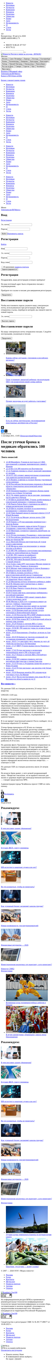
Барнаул (27, 59)
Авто (8, 21)
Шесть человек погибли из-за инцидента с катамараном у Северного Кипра (26, 509)
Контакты (10, 1279)
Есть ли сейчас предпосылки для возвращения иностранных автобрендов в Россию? (25, 422)
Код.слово (5, 262)
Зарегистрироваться (9, 269)
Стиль (8, 27)
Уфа (33, 66)
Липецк (4, 64)
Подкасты (10, 7)
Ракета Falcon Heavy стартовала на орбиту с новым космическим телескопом (27, 505)
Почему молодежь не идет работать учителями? (26, 401)
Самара (18, 66)
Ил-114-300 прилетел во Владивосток (24, 469)
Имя (3, 249)
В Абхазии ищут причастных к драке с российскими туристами (25, 585)
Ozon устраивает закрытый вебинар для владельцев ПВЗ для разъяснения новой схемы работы (27, 380)
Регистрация (6, 220)
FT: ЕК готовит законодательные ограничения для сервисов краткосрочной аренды (28, 476)
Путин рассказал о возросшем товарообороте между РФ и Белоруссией (24, 651)
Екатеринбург (45, 59)
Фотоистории (6, 971)
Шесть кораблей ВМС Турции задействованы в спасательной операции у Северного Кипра (28, 501)
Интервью (10, 5)
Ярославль (6, 69)
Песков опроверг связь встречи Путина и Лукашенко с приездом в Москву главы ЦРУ (26, 527)
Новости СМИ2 (7, 969)
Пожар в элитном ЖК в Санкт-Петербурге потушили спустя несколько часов (25, 625)
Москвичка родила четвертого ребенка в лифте (28, 582)
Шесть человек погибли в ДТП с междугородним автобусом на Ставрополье (24, 574)
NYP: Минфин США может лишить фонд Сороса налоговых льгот (26, 598)
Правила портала (13, 1284)
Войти (4, 234)
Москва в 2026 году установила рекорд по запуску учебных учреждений (26, 602)
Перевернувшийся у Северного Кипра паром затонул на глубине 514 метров (27, 492)
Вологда (35, 59)
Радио (8, 1277)
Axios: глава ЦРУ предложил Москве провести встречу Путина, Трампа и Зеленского (28, 565)
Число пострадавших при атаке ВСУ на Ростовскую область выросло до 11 (28, 678)
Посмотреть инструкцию (11, 1350)
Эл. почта (5, 224)
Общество (10, 16)
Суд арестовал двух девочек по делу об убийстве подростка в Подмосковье (27, 642)
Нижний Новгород (15, 64)
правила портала (22, 267)
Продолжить (6, 295)
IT (7, 25)
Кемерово (24, 61)
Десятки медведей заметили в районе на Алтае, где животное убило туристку (28, 578)
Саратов (26, 66)
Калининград (14, 61)
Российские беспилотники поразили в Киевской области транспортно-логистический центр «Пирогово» (29, 486)
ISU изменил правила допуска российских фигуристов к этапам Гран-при (24, 660)
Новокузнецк (29, 64)
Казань (4, 61)
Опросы (9, 1288)
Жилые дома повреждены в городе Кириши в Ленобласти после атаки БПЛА (27, 569)
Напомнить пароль (15, 234)
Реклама (9, 1275)
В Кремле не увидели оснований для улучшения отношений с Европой (27, 638)
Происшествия (26, 436)
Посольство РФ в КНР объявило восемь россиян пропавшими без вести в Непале (28, 616)
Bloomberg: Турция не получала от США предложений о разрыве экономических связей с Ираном (26, 464)
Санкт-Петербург (15, 59)
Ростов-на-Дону (8, 66)
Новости (9, 3)
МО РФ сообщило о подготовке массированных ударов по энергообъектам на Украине (29, 552)
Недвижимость (12, 23)
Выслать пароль (8, 321)
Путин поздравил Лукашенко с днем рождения (28, 535)
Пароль (4, 229)
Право (8, 18)
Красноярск (44, 61)
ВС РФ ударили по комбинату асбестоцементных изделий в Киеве (21, 556)
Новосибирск (40, 64)
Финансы (10, 12)
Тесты (8, 30)
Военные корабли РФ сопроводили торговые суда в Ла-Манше (26, 673)
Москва (5, 59)
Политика (10, 14)
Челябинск (40, 66)
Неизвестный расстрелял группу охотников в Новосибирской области (25, 611)
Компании (10, 10)
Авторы (9, 1286)
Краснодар (34, 61)
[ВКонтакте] (2, 431)
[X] (5, 431)
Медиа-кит (10, 1282)
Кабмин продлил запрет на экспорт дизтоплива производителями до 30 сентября (26, 607)
